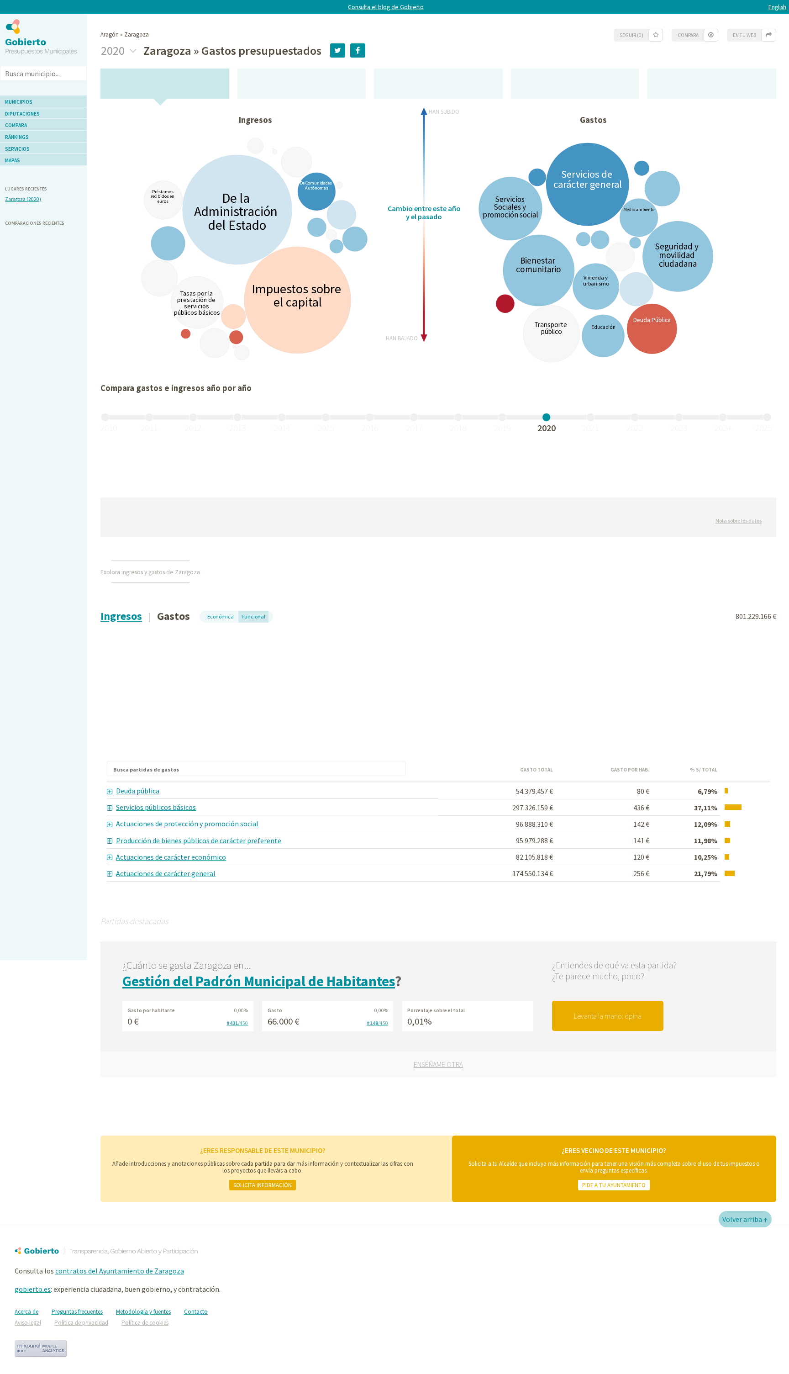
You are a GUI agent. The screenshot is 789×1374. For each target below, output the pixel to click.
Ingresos (121, 616)
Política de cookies (144, 1322)
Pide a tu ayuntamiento (614, 1185)
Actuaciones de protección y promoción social (187, 823)
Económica (220, 616)
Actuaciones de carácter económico (171, 856)
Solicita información (262, 1185)
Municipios (18, 102)
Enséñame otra (438, 1064)
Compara (16, 125)
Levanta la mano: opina (608, 1015)
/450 (237, 1023)
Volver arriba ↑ (745, 1219)
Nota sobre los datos (738, 520)
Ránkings (17, 137)
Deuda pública (137, 790)
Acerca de (26, 1312)
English (777, 7)
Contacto (196, 1312)
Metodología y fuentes (143, 1312)
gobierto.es (33, 1289)
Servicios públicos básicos (156, 807)
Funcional (253, 616)
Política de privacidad (81, 1322)
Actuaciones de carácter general (166, 873)
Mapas (12, 160)
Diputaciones (22, 114)
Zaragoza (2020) (23, 199)
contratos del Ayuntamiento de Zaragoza (119, 1270)
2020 (114, 51)
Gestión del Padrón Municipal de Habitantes (258, 981)
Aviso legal (28, 1322)
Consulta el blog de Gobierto (386, 7)
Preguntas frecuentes (77, 1312)
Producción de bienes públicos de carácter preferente (198, 840)
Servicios (17, 149)
